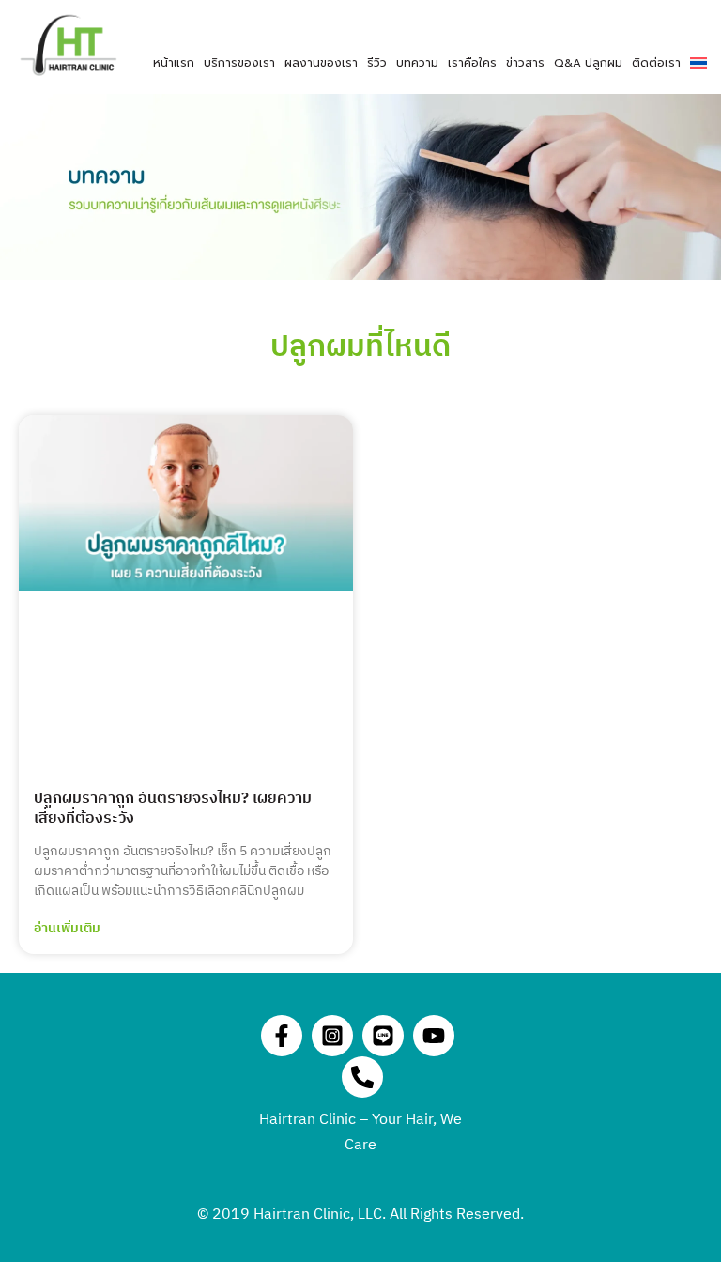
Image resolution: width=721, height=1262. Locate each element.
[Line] (383, 1035)
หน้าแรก (173, 62)
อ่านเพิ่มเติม (67, 928)
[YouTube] (433, 1035)
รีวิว (377, 62)
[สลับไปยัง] (698, 63)
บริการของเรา (239, 62)
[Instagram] (332, 1035)
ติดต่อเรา (656, 62)
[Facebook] (281, 1035)
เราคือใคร (472, 62)
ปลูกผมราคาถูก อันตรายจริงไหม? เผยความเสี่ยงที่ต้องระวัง (173, 808)
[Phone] (362, 1077)
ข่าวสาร (525, 62)
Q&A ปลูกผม (588, 62)
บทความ (417, 62)
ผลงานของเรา (321, 62)
